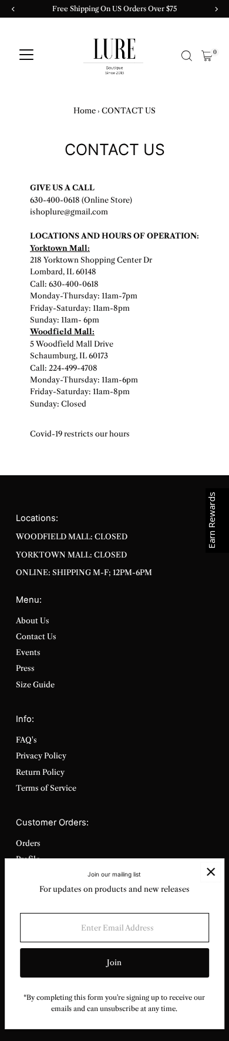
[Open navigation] (26, 55)
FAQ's (26, 740)
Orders (28, 843)
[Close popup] (210, 872)
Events (28, 652)
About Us (32, 620)
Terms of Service (46, 788)
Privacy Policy (41, 755)
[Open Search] (186, 56)
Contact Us (36, 636)
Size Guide (35, 684)
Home (84, 110)
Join (114, 962)
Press (25, 668)
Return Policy (40, 772)
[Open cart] (207, 56)
